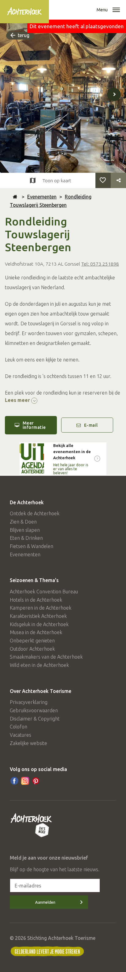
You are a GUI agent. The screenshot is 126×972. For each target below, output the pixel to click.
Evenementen (42, 196)
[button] (116, 10)
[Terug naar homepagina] (15, 196)
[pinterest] (35, 780)
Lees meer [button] (18, 400)
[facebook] (14, 780)
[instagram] (25, 780)
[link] (63, 458)
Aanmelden (45, 902)
